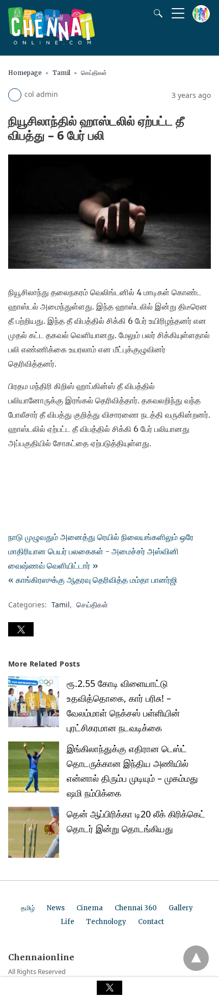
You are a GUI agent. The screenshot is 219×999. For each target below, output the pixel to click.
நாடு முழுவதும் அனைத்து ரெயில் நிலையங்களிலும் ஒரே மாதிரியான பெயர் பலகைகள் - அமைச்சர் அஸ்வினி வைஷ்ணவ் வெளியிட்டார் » (101, 551)
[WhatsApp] (49, 472)
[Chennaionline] (51, 41)
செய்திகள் (94, 72)
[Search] (156, 13)
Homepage (25, 72)
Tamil (61, 72)
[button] (21, 629)
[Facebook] (16, 472)
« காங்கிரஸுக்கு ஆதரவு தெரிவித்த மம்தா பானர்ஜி (92, 580)
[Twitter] (32, 472)
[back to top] (196, 958)
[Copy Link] (65, 472)
